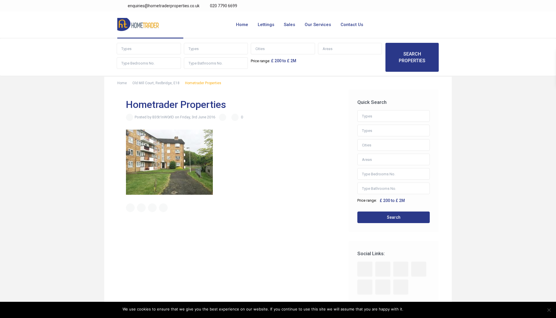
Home (242, 24)
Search (393, 217)
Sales (289, 24)
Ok (408, 309)
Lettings (266, 24)
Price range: (260, 61)
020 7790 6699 (223, 5)
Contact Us (352, 24)
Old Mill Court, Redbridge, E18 (156, 83)
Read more (424, 309)
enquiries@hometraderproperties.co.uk (164, 5)
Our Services (318, 24)
